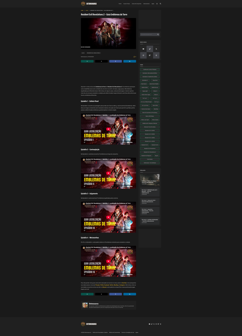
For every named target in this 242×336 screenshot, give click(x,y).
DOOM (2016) (145, 87)
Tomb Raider (150, 159)
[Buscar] (158, 34)
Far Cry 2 (145, 98)
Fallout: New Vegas (146, 94)
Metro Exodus (155, 120)
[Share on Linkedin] (129, 61)
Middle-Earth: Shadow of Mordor (150, 123)
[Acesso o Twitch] (150, 55)
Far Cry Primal (145, 105)
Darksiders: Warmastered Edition (150, 73)
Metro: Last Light (145, 120)
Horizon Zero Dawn (146, 109)
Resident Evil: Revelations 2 (93, 53)
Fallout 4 (156, 94)
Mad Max (156, 109)
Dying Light (145, 91)
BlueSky (116, 285)
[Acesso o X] (156, 49)
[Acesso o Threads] (156, 55)
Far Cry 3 (155, 98)
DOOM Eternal (155, 87)
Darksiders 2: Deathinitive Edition (150, 76)
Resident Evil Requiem (146, 155)
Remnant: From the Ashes (149, 127)
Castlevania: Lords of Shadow (149, 69)
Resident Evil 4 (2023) (150, 141)
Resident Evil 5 (145, 145)
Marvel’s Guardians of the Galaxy (149, 112)
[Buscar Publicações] (160, 4)
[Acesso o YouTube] (143, 49)
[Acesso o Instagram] (143, 55)
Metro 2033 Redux (150, 116)
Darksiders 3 (145, 80)
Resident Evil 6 (155, 145)
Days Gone (155, 80)
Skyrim (156, 155)
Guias (87, 10)
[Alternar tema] (157, 4)
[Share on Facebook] (115, 61)
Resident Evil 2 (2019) (150, 130)
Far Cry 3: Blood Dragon (146, 102)
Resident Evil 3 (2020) (150, 134)
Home (82, 10)
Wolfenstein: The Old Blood (150, 163)
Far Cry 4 (157, 102)
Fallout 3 (155, 91)
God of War (155, 105)
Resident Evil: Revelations (149, 148)
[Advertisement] (108, 74)
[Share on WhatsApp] (87, 61)
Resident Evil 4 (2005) (150, 137)
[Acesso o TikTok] (150, 49)
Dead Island (143, 84)
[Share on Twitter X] (101, 61)
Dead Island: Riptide (154, 84)
